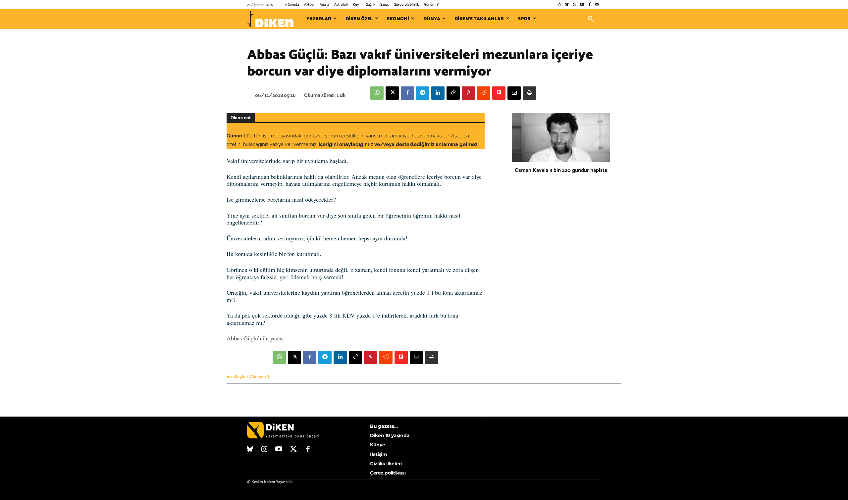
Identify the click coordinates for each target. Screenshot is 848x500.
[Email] (514, 93)
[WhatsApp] (377, 93)
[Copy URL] (453, 93)
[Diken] (270, 19)
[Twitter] (574, 5)
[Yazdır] (529, 93)
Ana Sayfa (236, 377)
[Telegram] (422, 93)
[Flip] (498, 93)
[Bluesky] (567, 5)
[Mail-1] (597, 5)
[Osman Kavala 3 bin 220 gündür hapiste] (561, 137)
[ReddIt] (483, 93)
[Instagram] (559, 5)
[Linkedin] (438, 93)
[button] (591, 19)
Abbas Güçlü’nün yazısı (255, 338)
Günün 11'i (259, 377)
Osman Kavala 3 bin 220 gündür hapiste (561, 170)
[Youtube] (582, 5)
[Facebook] (589, 5)
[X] (392, 93)
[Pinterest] (468, 93)
